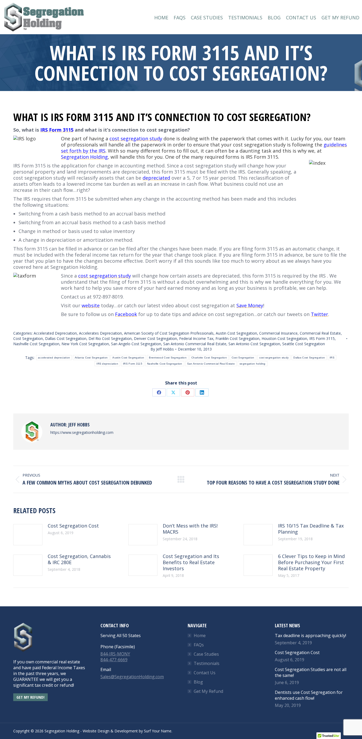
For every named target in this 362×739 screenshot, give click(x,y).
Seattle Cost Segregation (303, 343)
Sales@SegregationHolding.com (132, 677)
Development (126, 730)
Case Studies (206, 654)
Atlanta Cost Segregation (91, 357)
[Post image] (27, 534)
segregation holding (253, 363)
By (162, 349)
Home (200, 635)
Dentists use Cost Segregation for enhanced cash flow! (309, 695)
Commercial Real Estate (320, 333)
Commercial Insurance (278, 333)
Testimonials (206, 663)
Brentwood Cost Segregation (168, 357)
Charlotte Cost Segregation (209, 357)
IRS (332, 357)
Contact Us (204, 673)
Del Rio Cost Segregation (110, 338)
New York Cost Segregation (85, 343)
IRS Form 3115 (322, 338)
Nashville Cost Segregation (36, 343)
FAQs (199, 645)
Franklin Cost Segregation (237, 338)
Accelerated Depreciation (55, 333)
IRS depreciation (107, 363)
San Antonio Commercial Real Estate (194, 343)
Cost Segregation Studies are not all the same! (310, 672)
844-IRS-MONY (115, 654)
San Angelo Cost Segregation (136, 343)
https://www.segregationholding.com (81, 432)
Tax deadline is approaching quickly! (310, 635)
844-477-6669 (113, 660)
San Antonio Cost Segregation (254, 343)
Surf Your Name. (158, 730)
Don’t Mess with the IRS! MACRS (190, 529)
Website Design (96, 730)
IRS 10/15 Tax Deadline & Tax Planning (311, 529)
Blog (198, 682)
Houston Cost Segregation (284, 338)
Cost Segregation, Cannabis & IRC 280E (79, 559)
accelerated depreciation (54, 357)
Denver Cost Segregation (155, 338)
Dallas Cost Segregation (65, 338)
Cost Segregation (28, 338)
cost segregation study (274, 357)
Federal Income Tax (196, 338)
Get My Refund (208, 691)
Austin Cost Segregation (236, 333)
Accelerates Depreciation (100, 333)
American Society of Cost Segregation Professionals (169, 333)
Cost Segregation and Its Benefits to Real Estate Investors (191, 562)
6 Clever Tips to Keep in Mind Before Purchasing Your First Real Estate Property (311, 562)
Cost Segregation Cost (73, 526)
